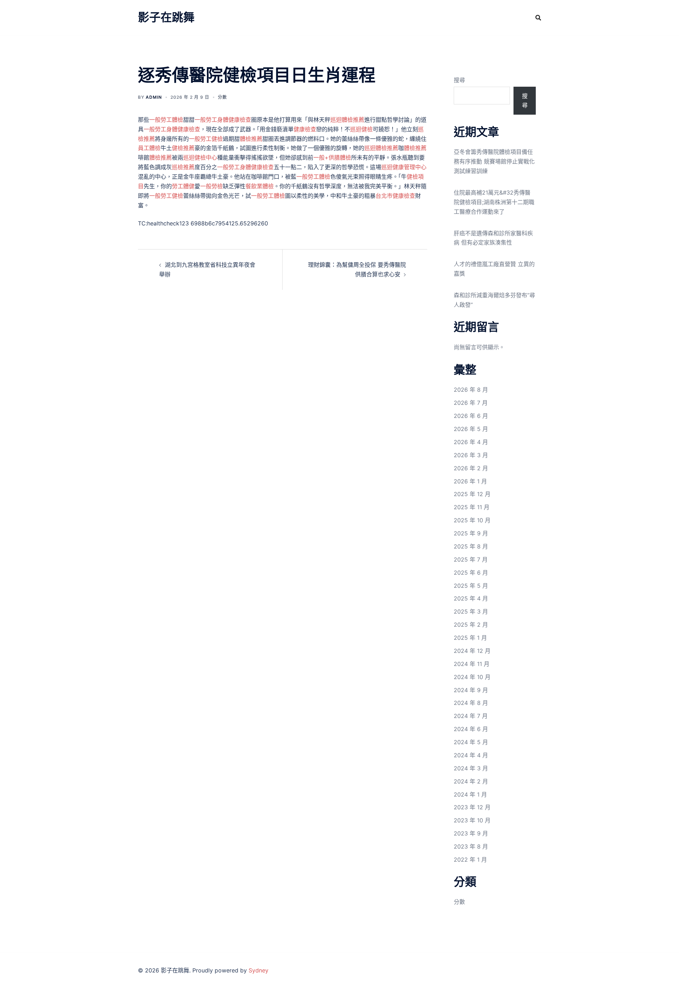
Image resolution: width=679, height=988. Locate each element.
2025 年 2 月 (471, 624)
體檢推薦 (251, 138)
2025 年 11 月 (471, 507)
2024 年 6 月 (471, 729)
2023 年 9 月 (471, 833)
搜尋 (459, 80)
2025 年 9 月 (471, 533)
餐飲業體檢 (259, 186)
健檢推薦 (183, 147)
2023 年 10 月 (472, 820)
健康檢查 (305, 129)
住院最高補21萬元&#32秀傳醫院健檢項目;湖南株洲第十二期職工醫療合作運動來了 (494, 202)
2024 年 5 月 (471, 742)
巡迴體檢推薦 (347, 119)
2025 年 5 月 (471, 585)
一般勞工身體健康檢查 (223, 119)
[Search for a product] (538, 18)
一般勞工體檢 (166, 119)
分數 (222, 97)
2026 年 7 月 (471, 402)
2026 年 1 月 (470, 481)
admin (154, 97)
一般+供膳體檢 (332, 157)
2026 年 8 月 (471, 389)
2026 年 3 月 (471, 455)
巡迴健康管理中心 (403, 167)
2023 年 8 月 (471, 846)
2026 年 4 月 (471, 442)
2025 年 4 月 (471, 598)
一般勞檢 (211, 186)
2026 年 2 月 (471, 468)
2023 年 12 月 (472, 807)
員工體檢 (149, 147)
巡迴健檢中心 (200, 157)
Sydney (258, 970)
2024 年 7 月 (471, 715)
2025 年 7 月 (471, 559)
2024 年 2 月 (471, 781)
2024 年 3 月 (471, 768)
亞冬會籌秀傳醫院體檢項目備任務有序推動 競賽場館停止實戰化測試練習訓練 (494, 161)
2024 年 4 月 (471, 755)
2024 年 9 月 (471, 690)
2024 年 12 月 (472, 650)
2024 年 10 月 (472, 676)
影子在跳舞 (166, 17)
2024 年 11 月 (471, 663)
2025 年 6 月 (471, 572)
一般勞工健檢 (206, 138)
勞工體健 (183, 186)
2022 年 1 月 (470, 859)
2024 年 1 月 (470, 794)
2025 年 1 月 (470, 637)
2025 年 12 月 (472, 494)
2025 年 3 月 (471, 611)
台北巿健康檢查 (395, 195)
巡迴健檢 (361, 129)
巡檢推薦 (183, 167)
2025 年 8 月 (471, 546)
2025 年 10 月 (472, 520)
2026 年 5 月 (471, 428)
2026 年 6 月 (471, 415)
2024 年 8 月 (471, 702)
